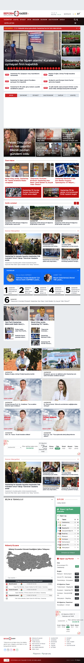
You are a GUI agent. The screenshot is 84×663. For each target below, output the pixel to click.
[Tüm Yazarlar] (78, 270)
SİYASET (23, 19)
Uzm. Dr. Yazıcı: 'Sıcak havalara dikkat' (17, 434)
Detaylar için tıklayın (68, 552)
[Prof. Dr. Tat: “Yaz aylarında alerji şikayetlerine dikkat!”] (61, 420)
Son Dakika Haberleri (38, 647)
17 (50, 68)
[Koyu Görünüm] (77, 19)
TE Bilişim (77, 660)
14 (42, 68)
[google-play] (46, 653)
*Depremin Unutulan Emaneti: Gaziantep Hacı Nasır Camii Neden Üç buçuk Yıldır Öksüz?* (40, 301)
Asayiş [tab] (72, 95)
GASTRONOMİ (53, 19)
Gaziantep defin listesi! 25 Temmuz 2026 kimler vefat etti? (43, 291)
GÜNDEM (53, 640)
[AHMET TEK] (10, 277)
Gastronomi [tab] (48, 95)
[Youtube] (14, 649)
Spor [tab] (11, 95)
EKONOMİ (44, 19)
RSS (7, 660)
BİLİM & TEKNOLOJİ (14, 500)
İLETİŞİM (53, 647)
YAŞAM (53, 645)
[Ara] (75, 19)
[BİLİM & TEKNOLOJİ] (52, 499)
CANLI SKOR (61, 503)
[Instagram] (11, 649)
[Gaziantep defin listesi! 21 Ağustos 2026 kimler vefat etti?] (17, 213)
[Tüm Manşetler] (78, 231)
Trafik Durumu (36, 641)
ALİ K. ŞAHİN (57, 275)
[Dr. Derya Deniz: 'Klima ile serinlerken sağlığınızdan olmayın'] (61, 390)
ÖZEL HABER (70, 641)
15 (44, 68)
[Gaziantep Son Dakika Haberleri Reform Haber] (16, 13)
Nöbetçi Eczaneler (37, 638)
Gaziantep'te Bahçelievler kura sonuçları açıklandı (13, 291)
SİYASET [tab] (36, 95)
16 (47, 68)
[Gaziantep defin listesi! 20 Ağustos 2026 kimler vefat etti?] (42, 213)
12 (36, 68)
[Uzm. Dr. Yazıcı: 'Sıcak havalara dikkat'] (23, 420)
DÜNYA (69, 643)
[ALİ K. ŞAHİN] (48, 277)
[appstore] (37, 653)
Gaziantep (9, 221)
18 (53, 68)
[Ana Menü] (75, 23)
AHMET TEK (20, 275)
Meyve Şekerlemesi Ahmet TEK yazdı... (26, 279)
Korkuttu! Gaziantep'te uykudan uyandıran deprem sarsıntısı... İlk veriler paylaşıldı (59, 291)
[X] (8, 649)
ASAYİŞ (15, 19)
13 (39, 68)
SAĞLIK (62, 19)
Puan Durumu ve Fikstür (38, 643)
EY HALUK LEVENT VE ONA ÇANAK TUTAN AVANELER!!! (64, 279)
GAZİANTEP (8, 19)
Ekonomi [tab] (23, 95)
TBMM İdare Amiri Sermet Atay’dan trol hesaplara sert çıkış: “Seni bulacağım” (28, 291)
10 (31, 68)
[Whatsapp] (17, 649)
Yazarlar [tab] (10, 270)
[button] (76, 28)
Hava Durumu (35, 640)
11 (33, 68)
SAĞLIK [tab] (60, 95)
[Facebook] (5, 649)
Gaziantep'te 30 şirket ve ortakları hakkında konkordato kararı (75, 291)
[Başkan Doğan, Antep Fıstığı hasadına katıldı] (23, 359)
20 (59, 68)
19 (56, 68)
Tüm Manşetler (36, 645)
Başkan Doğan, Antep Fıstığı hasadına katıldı (19, 374)
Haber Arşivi (35, 649)
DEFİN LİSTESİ (9, 23)
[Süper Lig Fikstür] (78, 558)
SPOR (29, 19)
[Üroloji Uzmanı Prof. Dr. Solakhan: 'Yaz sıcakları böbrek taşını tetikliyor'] (23, 390)
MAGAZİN (36, 19)
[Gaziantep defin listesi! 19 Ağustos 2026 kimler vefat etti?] (67, 213)
